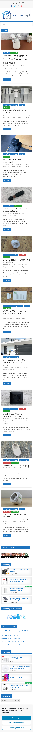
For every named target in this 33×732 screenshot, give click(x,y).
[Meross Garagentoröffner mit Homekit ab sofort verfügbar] (16, 339)
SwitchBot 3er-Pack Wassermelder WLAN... (17, 658)
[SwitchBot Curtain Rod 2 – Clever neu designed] (16, 34)
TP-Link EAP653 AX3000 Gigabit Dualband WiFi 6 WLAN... (20, 667)
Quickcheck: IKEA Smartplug (16, 465)
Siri (18, 521)
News (16, 357)
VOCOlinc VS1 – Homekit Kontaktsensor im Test (14, 312)
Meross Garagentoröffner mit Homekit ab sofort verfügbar (15, 362)
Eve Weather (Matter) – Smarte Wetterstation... (19, 686)
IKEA (27, 460)
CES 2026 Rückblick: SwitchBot (10, 638)
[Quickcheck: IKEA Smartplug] (16, 442)
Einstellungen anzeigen (16, 728)
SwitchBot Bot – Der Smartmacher (12, 160)
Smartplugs (22, 254)
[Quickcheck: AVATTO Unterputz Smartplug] (16, 391)
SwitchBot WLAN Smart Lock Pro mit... (19, 570)
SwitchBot (6, 52)
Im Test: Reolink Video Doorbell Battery (13, 641)
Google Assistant (7, 68)
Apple (10, 306)
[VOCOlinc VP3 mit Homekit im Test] (16, 491)
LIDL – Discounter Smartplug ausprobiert (16, 260)
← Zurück (6, 544)
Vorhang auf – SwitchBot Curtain (14, 111)
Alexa (24, 65)
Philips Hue (15, 267)
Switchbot (19, 68)
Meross (10, 369)
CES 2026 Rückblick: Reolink (9, 635)
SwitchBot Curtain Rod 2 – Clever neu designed (15, 59)
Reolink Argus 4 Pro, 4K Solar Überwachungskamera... (19, 599)
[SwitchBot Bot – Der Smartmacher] (16, 136)
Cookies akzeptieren (16, 718)
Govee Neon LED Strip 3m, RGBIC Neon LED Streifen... (18, 677)
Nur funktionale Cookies (16, 723)
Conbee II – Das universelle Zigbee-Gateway (15, 209)
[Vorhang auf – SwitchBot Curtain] (16, 87)
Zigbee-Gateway (12, 215)
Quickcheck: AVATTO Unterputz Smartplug (13, 414)
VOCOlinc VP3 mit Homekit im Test (15, 515)
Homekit (14, 68)
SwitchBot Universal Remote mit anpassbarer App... (19, 580)
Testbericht (14, 52)
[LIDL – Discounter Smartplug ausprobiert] (16, 237)
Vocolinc (23, 318)
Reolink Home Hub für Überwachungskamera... (17, 589)
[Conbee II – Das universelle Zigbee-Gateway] (16, 188)
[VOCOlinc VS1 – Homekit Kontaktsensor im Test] (16, 288)
